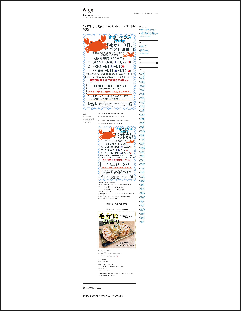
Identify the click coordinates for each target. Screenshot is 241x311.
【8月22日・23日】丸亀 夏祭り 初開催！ (147, 30)
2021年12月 (142, 146)
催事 (93, 118)
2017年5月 (142, 217)
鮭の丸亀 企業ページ (138, 13)
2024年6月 (142, 106)
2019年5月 (142, 187)
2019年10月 (142, 180)
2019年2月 (142, 190)
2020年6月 (142, 169)
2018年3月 (142, 205)
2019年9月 (142, 181)
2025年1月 (142, 97)
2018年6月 (142, 201)
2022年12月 (142, 130)
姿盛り (88, 119)
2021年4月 (142, 156)
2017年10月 (142, 212)
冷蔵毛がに (85, 119)
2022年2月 (142, 143)
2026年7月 (142, 73)
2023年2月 (142, 127)
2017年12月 (142, 209)
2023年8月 (142, 119)
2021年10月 (142, 148)
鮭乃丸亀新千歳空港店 (144, 53)
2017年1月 (142, 222)
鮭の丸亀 (84, 112)
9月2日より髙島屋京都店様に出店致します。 (148, 29)
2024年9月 (142, 102)
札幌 (91, 119)
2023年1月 (142, 128)
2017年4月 (142, 218)
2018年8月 (142, 198)
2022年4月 (142, 140)
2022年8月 (142, 135)
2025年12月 (142, 82)
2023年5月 (142, 123)
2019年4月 (142, 188)
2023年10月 (142, 117)
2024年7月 (142, 105)
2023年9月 (142, 118)
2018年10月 (142, 196)
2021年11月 (142, 147)
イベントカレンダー (144, 45)
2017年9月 (142, 213)
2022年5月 (142, 139)
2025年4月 (142, 93)
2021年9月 (142, 150)
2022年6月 (142, 138)
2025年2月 (142, 95)
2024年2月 (142, 111)
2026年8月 (142, 72)
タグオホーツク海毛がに (87, 118)
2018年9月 (142, 197)
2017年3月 (142, 220)
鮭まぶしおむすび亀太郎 (144, 51)
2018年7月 (142, 200)
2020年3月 (142, 173)
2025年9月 (142, 86)
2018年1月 (142, 208)
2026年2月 (142, 80)
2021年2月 (142, 159)
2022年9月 (142, 134)
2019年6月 (142, 185)
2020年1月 (142, 176)
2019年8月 (142, 183)
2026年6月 (142, 74)
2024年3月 (142, 110)
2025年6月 (142, 90)
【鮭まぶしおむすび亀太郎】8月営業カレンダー (149, 33)
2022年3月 (142, 142)
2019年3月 (142, 189)
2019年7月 (142, 184)
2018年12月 (142, 193)
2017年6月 (142, 216)
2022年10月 (142, 132)
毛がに (91, 120)
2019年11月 (142, 179)
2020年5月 (142, 171)
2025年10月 (142, 85)
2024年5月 (142, 107)
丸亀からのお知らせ (91, 15)
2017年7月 (142, 214)
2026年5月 (142, 76)
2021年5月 (142, 155)
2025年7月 (142, 89)
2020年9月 (142, 165)
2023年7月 (142, 121)
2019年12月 (142, 177)
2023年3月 (142, 126)
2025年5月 (142, 91)
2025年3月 (142, 94)
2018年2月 (142, 206)
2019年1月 (142, 192)
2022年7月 (142, 136)
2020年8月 (142, 167)
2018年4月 (142, 204)
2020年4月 (142, 172)
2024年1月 (142, 113)
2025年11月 (142, 84)
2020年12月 (142, 161)
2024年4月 (142, 109)
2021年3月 (142, 157)
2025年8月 (142, 88)
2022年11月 (142, 131)
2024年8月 (142, 103)
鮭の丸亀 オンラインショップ (151, 13)
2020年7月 (142, 168)
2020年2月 (142, 175)
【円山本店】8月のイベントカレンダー (147, 32)
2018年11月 (142, 194)
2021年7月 (142, 152)
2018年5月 (142, 202)
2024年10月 (142, 101)
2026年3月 (142, 78)
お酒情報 (142, 46)
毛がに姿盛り (88, 122)
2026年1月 (142, 81)
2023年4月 (142, 124)
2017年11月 (142, 210)
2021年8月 (142, 151)
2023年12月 (142, 114)
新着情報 (142, 49)
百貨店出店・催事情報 (87, 116)
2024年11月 (142, 99)
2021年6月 (142, 154)
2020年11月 (142, 163)
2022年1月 (142, 144)
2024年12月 (142, 98)
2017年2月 (142, 221)
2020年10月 (142, 164)
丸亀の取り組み (143, 47)
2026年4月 (142, 77)
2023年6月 (142, 122)
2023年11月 (142, 115)
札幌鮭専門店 (87, 120)
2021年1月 (142, 160)
